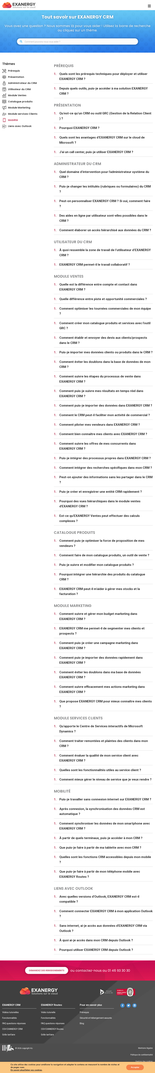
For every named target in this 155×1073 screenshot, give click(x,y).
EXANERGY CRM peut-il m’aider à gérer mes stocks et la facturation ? (99, 591)
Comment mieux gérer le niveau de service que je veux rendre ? (105, 779)
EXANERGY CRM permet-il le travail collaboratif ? (94, 264)
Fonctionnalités (9, 1018)
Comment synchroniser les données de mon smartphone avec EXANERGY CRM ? (104, 826)
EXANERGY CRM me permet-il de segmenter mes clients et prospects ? (102, 631)
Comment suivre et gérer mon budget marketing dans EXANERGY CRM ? (98, 616)
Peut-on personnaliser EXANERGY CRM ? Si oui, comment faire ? (104, 203)
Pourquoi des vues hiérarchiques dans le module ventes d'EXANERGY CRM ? (99, 503)
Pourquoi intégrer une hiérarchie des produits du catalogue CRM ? (102, 577)
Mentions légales (145, 1048)
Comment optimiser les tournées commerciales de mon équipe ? (105, 311)
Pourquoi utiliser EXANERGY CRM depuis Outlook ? (96, 950)
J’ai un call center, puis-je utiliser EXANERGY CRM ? (96, 152)
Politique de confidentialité (141, 1055)
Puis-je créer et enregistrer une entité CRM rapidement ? (100, 491)
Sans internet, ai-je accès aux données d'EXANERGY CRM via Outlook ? (103, 928)
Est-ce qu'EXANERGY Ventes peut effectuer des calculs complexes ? (99, 518)
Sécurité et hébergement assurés (96, 1018)
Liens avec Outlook (19, 126)
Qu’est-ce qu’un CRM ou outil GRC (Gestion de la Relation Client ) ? (105, 116)
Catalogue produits (20, 101)
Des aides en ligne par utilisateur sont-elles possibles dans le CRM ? (103, 218)
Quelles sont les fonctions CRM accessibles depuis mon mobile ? (105, 859)
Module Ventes (17, 95)
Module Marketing (19, 107)
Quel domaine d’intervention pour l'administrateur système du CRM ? (104, 174)
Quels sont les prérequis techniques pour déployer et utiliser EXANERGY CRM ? (103, 76)
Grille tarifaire (8, 1034)
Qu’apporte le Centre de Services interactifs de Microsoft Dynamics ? (101, 728)
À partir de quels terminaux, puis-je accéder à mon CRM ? (100, 838)
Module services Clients (22, 114)
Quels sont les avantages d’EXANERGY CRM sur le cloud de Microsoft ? (102, 140)
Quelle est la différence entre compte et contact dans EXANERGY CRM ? (98, 287)
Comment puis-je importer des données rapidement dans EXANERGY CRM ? (101, 660)
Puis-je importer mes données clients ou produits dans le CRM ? (106, 352)
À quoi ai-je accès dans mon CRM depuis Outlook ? (96, 940)
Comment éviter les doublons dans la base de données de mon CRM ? (104, 364)
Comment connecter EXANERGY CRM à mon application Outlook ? (106, 913)
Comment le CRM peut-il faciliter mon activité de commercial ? (104, 415)
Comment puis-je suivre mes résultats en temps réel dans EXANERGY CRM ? (101, 393)
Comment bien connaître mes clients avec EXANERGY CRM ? (103, 434)
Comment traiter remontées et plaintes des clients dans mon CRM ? (103, 743)
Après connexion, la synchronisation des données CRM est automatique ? (102, 811)
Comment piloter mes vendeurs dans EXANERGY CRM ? (99, 424)
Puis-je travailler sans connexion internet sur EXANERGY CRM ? (105, 799)
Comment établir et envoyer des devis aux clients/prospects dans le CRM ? (103, 340)
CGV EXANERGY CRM (12, 1029)
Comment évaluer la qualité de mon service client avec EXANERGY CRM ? (98, 758)
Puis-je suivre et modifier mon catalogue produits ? (96, 565)
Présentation (16, 77)
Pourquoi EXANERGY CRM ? (79, 128)
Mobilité (13, 120)
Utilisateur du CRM (19, 89)
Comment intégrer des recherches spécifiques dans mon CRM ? (105, 468)
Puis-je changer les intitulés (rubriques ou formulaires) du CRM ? (105, 189)
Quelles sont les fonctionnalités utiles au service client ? (100, 770)
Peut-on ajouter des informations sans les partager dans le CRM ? (106, 479)
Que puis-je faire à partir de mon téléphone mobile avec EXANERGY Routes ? (99, 874)
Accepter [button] (135, 1067)
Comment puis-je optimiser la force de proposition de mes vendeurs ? (101, 543)
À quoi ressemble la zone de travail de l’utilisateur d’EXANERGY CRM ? (105, 252)
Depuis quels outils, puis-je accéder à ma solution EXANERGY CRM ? (103, 91)
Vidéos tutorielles (10, 1012)
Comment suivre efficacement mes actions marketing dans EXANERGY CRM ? (102, 689)
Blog (82, 1023)
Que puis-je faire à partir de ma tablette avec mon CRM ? (100, 847)
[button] (46, 970)
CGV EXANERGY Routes (52, 1029)
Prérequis (14, 71)
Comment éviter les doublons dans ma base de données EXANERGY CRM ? (100, 674)
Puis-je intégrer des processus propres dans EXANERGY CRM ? (105, 458)
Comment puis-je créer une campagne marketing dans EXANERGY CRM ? (98, 645)
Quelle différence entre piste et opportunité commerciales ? (103, 299)
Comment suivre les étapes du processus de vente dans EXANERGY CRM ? (100, 379)
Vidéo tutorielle (48, 1012)
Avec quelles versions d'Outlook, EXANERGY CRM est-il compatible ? (99, 899)
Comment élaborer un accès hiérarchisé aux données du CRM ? (105, 230)
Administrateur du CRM (22, 83)
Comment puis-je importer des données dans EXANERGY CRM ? (105, 405)
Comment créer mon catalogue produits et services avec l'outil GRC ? (104, 325)
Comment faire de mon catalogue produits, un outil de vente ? (104, 555)
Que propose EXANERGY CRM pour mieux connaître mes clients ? (105, 704)
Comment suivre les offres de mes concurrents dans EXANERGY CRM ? (97, 446)
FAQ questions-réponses (14, 1023)
